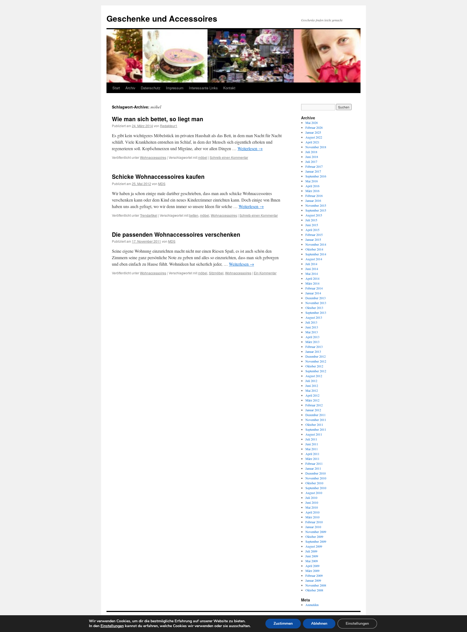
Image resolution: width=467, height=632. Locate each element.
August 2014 (313, 259)
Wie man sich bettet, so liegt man (157, 119)
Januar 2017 (313, 171)
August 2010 (313, 493)
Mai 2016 (311, 181)
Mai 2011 (311, 449)
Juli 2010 (311, 497)
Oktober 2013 (314, 307)
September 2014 (315, 254)
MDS (161, 183)
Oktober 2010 (314, 483)
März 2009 (312, 570)
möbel (202, 157)
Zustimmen (283, 623)
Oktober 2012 (314, 366)
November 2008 (315, 585)
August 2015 (313, 215)
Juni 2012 (311, 385)
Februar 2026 (314, 127)
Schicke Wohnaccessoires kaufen (158, 176)
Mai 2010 (311, 507)
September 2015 (315, 210)
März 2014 (312, 283)
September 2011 (315, 429)
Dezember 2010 (315, 473)
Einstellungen (112, 626)
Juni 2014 (311, 268)
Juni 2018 (311, 156)
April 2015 (312, 230)
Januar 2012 (313, 410)
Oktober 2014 (314, 249)
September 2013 (315, 312)
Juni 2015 (311, 225)
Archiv (130, 87)
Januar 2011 (313, 468)
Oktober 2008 (314, 590)
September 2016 (315, 176)
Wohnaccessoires (153, 157)
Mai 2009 (311, 561)
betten (193, 215)
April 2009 (312, 566)
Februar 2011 (314, 463)
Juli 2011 (311, 439)
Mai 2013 (311, 332)
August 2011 (313, 434)
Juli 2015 (311, 220)
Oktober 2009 (314, 536)
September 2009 (315, 541)
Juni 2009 (311, 556)
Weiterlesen (250, 148)
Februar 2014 (314, 288)
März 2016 (312, 191)
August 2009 (313, 546)
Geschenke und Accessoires (161, 18)
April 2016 (312, 186)
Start (116, 87)
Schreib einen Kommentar (229, 157)
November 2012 (315, 361)
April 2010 (312, 512)
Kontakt (229, 87)
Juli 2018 (311, 152)
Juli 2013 (311, 322)
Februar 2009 (314, 575)
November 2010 (315, 478)
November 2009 (315, 531)
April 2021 (312, 142)
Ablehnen (319, 623)
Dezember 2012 (315, 356)
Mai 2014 (311, 273)
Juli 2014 (311, 264)
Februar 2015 (314, 234)
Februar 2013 (314, 346)
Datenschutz (151, 87)
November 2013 (315, 303)
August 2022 (313, 137)
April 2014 (312, 278)
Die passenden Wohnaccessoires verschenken (176, 234)
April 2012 (312, 395)
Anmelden (312, 605)
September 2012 (315, 371)
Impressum (175, 87)
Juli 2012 (311, 380)
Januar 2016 (313, 200)
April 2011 (312, 454)
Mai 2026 (311, 122)
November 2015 (315, 205)
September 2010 (315, 488)
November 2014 (315, 244)
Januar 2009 (313, 580)
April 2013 (312, 337)
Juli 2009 (311, 551)
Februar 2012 (314, 405)
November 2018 (315, 147)
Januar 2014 (313, 293)
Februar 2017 (314, 166)
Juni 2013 (311, 327)
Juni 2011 (311, 444)
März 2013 (312, 342)
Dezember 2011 (315, 415)
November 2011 (315, 419)
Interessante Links (203, 87)
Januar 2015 (313, 239)
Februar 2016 (314, 195)
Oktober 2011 (314, 424)
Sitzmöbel (216, 273)
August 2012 (313, 376)
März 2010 (312, 517)
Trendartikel (148, 215)
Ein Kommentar (265, 273)
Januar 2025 (313, 132)
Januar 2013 (313, 351)
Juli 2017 (311, 161)
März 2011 (312, 458)
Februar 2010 (314, 522)
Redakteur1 (168, 125)
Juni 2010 (311, 502)
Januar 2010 (313, 527)
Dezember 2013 (315, 298)
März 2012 (312, 400)
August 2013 (313, 317)
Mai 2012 (311, 390)
